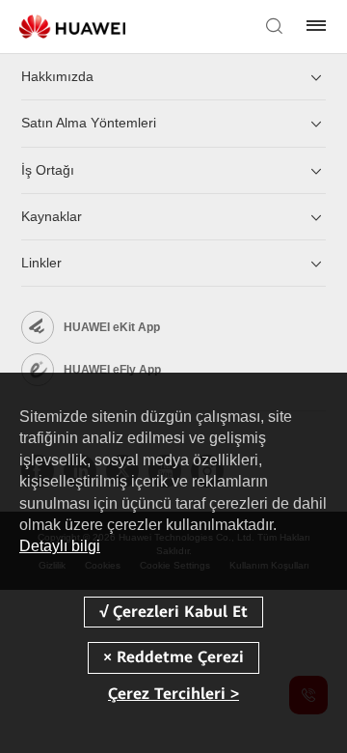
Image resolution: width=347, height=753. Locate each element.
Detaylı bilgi (59, 546)
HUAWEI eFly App (112, 369)
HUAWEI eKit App (112, 327)
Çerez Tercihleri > (173, 693)
